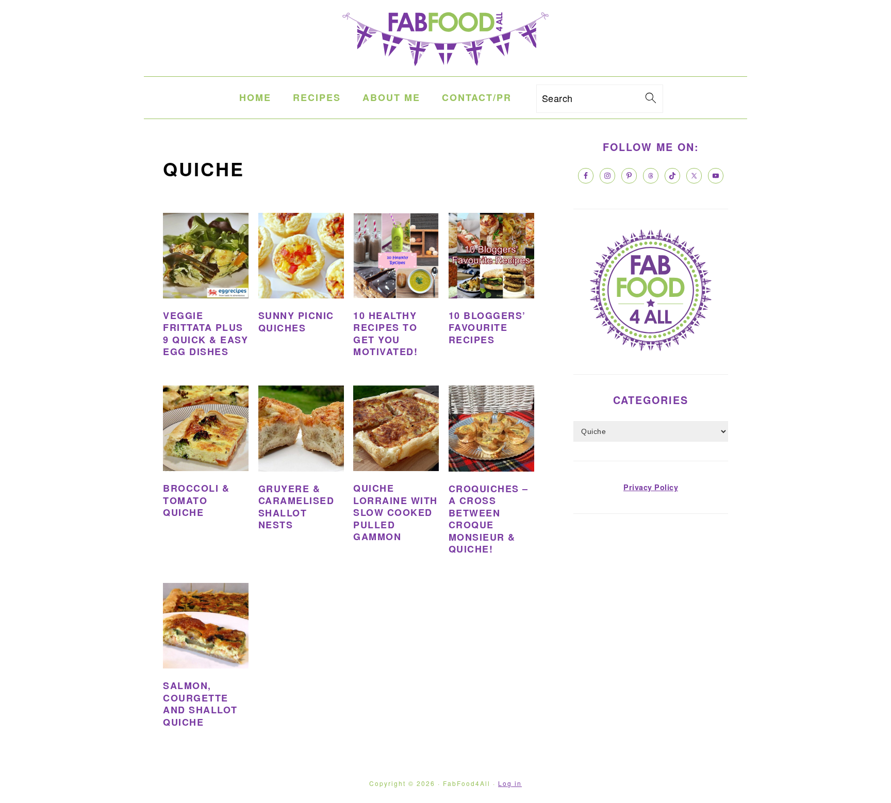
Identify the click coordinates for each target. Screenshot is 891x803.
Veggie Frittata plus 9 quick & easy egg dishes (205, 333)
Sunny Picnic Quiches (296, 321)
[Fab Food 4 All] (445, 68)
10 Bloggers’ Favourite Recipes (487, 327)
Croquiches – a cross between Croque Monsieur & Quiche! (489, 519)
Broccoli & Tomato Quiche (196, 500)
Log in (510, 783)
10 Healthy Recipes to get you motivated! (385, 333)
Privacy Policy (650, 487)
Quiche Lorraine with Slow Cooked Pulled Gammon (395, 512)
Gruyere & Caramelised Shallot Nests (296, 506)
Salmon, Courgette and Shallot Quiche (200, 703)
